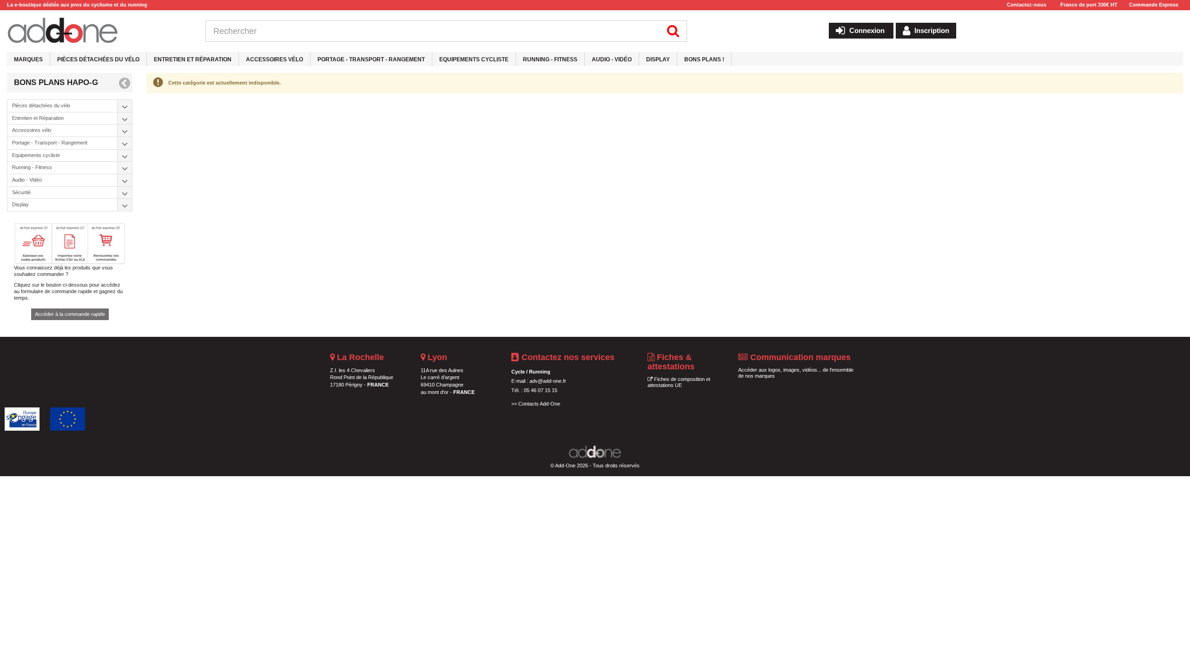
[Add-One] (99, 31)
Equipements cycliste (474, 59)
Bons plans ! (704, 59)
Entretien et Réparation (192, 59)
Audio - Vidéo (612, 59)
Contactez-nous (1026, 4)
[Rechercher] (673, 31)
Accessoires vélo (274, 59)
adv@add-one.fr (547, 381)
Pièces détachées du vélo (98, 59)
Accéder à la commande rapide (70, 314)
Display (658, 59)
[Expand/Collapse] (125, 105)
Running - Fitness (550, 59)
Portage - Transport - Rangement (371, 59)
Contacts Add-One (539, 404)
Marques (28, 59)
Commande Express (1153, 4)
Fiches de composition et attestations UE (679, 382)
